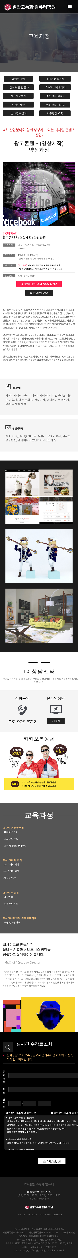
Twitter (20, 1215)
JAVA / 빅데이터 (55, 87)
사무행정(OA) (55, 113)
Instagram (45, 1215)
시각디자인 (18, 104)
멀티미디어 (18, 78)
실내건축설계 (18, 113)
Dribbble (57, 1215)
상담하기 (56, 721)
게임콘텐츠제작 (55, 78)
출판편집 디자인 (55, 96)
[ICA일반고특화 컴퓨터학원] (30, 6)
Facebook (32, 1215)
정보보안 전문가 (18, 87)
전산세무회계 (18, 96)
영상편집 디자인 (55, 104)
